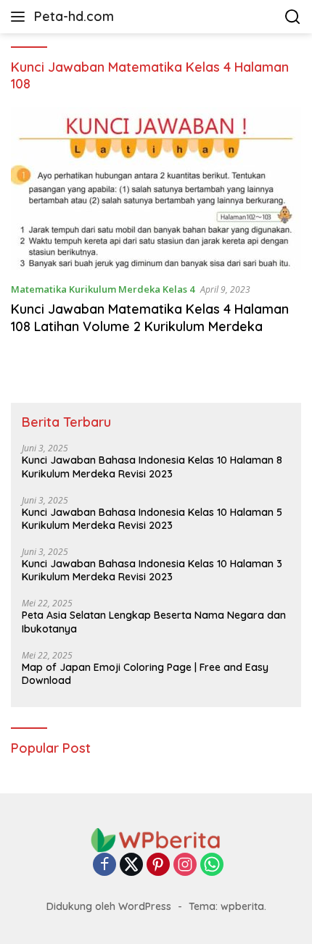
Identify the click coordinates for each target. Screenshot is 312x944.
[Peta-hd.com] (156, 839)
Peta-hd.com (74, 16)
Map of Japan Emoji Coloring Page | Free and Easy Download (145, 674)
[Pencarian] (292, 17)
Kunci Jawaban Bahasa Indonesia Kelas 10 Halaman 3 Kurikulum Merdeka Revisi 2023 (152, 570)
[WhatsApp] (211, 865)
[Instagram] (185, 865)
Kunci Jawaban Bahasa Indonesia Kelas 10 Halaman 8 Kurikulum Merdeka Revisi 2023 (152, 467)
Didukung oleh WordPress (108, 906)
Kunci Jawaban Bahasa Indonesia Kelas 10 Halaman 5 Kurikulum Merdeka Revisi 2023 (152, 519)
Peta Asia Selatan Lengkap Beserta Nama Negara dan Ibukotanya (154, 622)
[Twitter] (131, 865)
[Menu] (20, 16)
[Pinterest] (158, 865)
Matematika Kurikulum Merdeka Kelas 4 (102, 289)
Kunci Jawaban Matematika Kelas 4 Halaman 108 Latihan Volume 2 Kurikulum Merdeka (150, 317)
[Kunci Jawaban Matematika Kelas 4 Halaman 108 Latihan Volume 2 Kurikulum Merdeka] (156, 188)
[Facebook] (104, 865)
